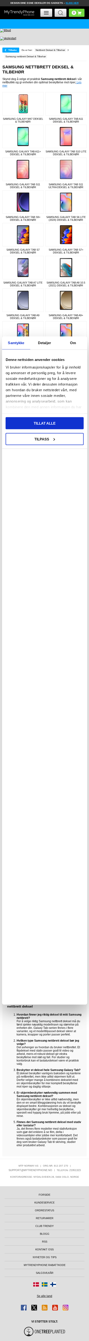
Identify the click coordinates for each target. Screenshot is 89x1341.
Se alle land (44, 1296)
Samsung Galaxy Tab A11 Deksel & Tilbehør (66, 120)
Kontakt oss (44, 1249)
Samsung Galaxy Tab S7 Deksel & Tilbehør (23, 251)
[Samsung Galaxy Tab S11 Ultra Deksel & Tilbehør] (66, 169)
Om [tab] (73, 343)
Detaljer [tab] (44, 343)
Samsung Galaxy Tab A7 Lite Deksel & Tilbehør (22, 284)
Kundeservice (44, 1202)
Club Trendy (44, 1226)
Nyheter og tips (44, 1257)
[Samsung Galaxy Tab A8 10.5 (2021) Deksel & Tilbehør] (66, 267)
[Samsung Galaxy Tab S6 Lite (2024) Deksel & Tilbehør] (66, 202)
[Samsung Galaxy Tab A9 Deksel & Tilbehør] (23, 300)
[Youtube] (55, 1307)
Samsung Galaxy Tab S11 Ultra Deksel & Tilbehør (65, 186)
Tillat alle (45, 423)
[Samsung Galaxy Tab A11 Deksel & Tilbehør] (66, 103)
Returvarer (44, 1218)
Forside (44, 1194)
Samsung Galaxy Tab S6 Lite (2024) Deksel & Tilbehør (66, 218)
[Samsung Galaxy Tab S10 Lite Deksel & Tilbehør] (66, 136)
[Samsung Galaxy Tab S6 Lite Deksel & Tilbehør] (66, 333)
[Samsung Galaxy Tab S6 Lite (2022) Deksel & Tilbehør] (23, 333)
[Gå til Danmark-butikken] (36, 1284)
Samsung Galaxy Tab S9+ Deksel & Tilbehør (23, 218)
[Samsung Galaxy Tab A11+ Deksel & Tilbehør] (23, 136)
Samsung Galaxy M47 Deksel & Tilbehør (23, 120)
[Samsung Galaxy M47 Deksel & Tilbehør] (23, 103)
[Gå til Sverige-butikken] (44, 1284)
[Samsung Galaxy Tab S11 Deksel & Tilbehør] (23, 169)
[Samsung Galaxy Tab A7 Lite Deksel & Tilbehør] (23, 267)
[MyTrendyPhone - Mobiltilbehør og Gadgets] (19, 13)
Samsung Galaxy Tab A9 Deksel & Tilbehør (22, 317)
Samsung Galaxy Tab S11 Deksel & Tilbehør (23, 186)
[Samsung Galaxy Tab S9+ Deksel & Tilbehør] (23, 202)
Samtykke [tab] (16, 343)
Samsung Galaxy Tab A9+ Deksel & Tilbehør (66, 317)
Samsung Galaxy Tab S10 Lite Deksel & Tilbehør (66, 153)
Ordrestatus (44, 1210)
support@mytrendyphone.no (30, 1170)
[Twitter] (34, 1307)
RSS (44, 1241)
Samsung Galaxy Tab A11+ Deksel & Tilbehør (23, 153)
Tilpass (41, 439)
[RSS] (44, 1307)
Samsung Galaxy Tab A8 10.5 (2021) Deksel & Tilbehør (66, 284)
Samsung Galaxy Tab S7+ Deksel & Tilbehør (66, 251)
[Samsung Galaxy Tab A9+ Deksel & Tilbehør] (66, 300)
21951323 (75, 1170)
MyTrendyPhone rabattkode (45, 1265)
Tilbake (12, 50)
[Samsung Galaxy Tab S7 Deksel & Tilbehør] (23, 234)
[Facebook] (24, 1307)
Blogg (44, 1233)
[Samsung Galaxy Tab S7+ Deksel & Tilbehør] (66, 234)
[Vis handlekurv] (76, 13)
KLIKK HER (72, 3)
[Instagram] (65, 1307)
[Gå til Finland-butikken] (53, 1284)
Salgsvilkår (44, 1272)
